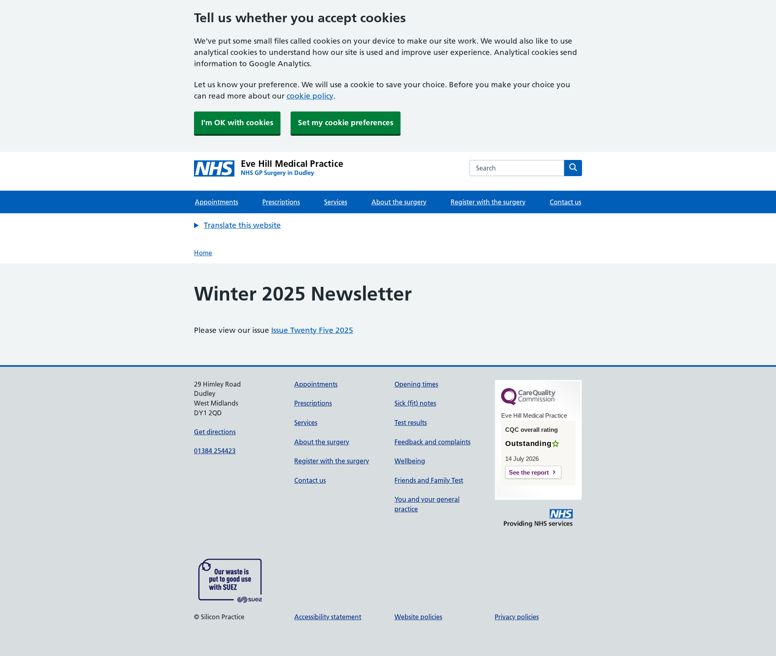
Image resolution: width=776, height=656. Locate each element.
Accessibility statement (327, 617)
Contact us (565, 202)
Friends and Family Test (428, 480)
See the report (529, 472)
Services (335, 202)
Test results (410, 422)
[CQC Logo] (528, 403)
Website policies (418, 617)
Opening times (416, 384)
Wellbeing (409, 461)
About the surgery (398, 202)
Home (203, 253)
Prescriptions (281, 202)
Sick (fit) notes (415, 403)
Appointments (216, 202)
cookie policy (310, 96)
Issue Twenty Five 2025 (312, 330)
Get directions (215, 432)
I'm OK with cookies (237, 122)
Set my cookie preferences (345, 122)
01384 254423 (215, 451)
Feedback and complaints (432, 442)
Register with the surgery (488, 202)
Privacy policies (517, 617)
